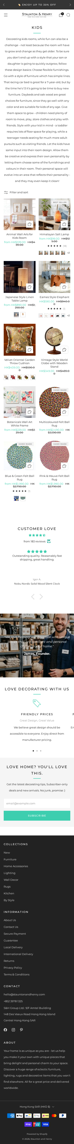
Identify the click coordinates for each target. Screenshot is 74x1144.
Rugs (7, 886)
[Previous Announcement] (3, 4)
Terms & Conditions (16, 974)
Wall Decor (11, 879)
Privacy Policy (13, 967)
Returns (9, 960)
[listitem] (37, 4)
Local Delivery (13, 947)
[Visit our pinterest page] (21, 1030)
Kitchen (9, 893)
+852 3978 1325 (13, 1001)
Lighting (9, 873)
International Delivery (18, 954)
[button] (34, 597)
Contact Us (11, 926)
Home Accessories (16, 866)
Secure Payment (15, 933)
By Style (9, 900)
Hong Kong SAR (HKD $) (35, 1106)
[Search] (68, 15)
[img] (37, 535)
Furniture (10, 859)
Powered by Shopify (37, 1134)
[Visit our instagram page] (13, 1030)
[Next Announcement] (70, 4)
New (7, 852)
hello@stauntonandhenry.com (24, 994)
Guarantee (11, 940)
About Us (10, 920)
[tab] (33, 750)
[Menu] (6, 15)
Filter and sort (19, 192)
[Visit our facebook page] (5, 1030)
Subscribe (37, 815)
